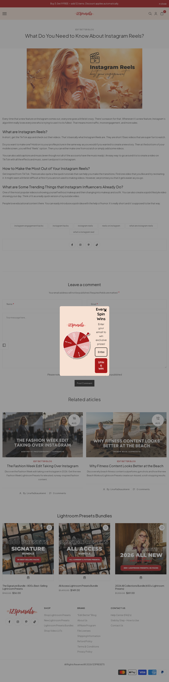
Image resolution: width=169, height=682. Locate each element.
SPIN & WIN (101, 365)
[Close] (105, 310)
